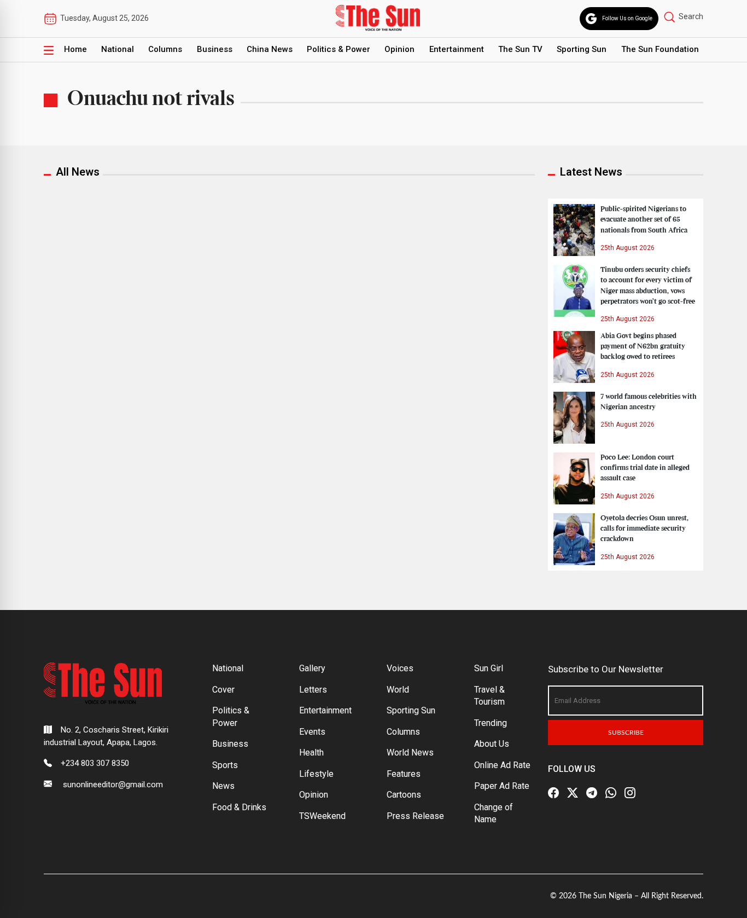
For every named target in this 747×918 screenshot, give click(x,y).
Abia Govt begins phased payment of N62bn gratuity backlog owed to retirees (642, 346)
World (398, 689)
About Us (491, 744)
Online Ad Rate (502, 765)
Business (214, 49)
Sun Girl (488, 668)
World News (410, 752)
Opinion (399, 49)
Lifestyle (316, 774)
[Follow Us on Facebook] (553, 792)
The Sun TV (520, 49)
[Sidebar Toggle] (49, 50)
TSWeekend (322, 816)
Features (404, 774)
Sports (225, 765)
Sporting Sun (581, 49)
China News (270, 49)
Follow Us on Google (627, 18)
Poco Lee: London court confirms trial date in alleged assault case (645, 467)
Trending (490, 723)
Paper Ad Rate (501, 786)
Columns (165, 49)
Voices (400, 668)
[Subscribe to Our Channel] (591, 792)
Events (312, 732)
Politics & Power (338, 49)
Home (75, 49)
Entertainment (456, 49)
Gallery (312, 668)
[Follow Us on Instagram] (630, 792)
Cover (223, 689)
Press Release (415, 816)
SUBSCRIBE (626, 732)
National (117, 49)
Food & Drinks (239, 807)
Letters (313, 689)
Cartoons (404, 794)
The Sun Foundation (660, 49)
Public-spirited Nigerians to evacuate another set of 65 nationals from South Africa (643, 219)
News (223, 786)
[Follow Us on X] (572, 792)
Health (311, 752)
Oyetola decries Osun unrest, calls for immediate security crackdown (644, 528)
